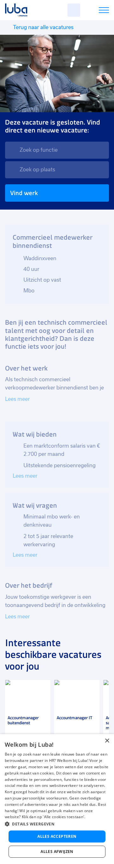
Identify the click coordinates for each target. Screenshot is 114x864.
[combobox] (57, 150)
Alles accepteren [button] (56, 836)
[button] (57, 824)
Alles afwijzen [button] (57, 851)
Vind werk (24, 193)
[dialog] (57, 799)
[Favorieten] (73, 10)
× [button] (106, 740)
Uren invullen (95, 11)
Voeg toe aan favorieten (43, 688)
